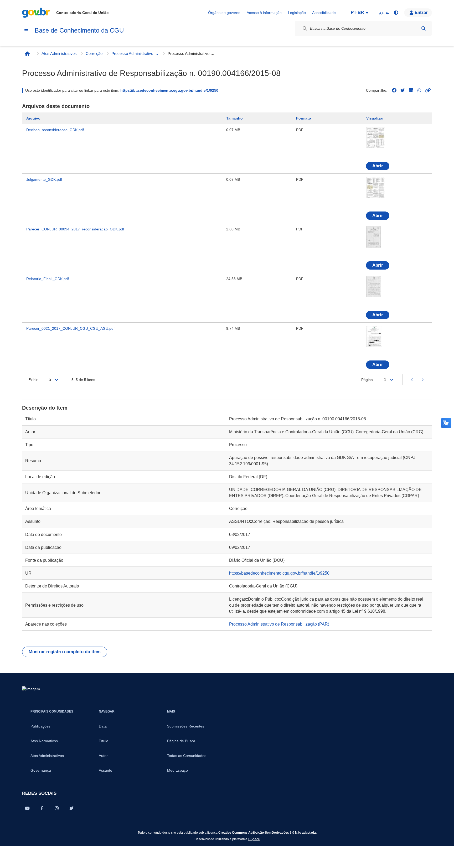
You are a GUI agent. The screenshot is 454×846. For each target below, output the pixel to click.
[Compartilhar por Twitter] (71, 808)
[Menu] (26, 31)
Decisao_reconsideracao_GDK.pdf (55, 130)
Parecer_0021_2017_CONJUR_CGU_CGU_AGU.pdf (70, 328)
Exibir (33, 380)
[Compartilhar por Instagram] (56, 808)
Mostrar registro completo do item (65, 651)
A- (387, 13)
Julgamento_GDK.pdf (44, 179)
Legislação (297, 13)
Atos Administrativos (59, 53)
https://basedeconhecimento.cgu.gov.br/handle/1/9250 (169, 90)
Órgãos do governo (224, 13)
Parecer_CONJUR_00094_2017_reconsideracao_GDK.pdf (75, 229)
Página (367, 380)
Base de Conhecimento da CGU (79, 30)
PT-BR (357, 12)
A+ (381, 13)
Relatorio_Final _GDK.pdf (47, 279)
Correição (94, 53)
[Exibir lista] (56, 379)
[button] (418, 12)
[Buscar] (423, 28)
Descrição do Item (45, 408)
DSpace (254, 839)
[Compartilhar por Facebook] (42, 808)
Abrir (377, 165)
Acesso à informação (264, 13)
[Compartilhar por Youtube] (27, 808)
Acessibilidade (324, 13)
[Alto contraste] (395, 12)
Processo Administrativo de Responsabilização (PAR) (135, 53)
